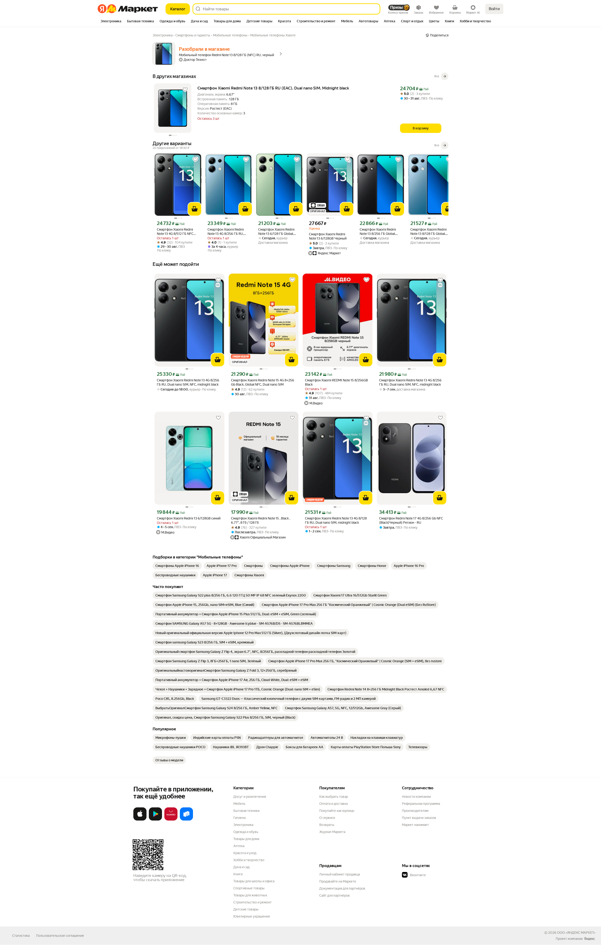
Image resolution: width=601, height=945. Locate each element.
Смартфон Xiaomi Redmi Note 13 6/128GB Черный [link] (328, 236)
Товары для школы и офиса (253, 881)
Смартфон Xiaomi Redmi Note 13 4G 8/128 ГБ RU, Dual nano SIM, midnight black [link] (336, 520)
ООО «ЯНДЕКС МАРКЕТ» (576, 932)
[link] (177, 565)
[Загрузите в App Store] (139, 819)
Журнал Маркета (332, 832)
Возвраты (326, 825)
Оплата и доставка (333, 804)
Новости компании (416, 796)
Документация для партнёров (342, 888)
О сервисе (327, 818)
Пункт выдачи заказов (419, 818)
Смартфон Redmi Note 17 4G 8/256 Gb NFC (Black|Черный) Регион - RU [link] (411, 520)
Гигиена (239, 818)
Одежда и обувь (245, 832)
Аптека (238, 846)
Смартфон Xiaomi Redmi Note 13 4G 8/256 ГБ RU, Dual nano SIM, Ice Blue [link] (226, 232)
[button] (435, 875)
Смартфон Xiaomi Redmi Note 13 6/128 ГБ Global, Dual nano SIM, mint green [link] (277, 232)
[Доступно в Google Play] (155, 819)
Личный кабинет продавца (339, 874)
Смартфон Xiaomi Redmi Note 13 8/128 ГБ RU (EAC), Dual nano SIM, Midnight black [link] (273, 88)
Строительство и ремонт (252, 902)
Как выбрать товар (333, 796)
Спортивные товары (249, 888)
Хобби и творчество (248, 860)
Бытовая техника (246, 811)
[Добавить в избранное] (185, 89)
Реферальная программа (421, 804)
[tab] (111, 21)
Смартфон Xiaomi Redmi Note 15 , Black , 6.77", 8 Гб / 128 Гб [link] (260, 520)
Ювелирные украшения (251, 916)
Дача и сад (241, 867)
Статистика (21, 935)
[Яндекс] (589, 939)
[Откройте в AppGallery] (170, 819)
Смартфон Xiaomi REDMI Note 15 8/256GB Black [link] (336, 382)
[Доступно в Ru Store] (186, 819)
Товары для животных (250, 895)
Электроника (243, 825)
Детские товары (245, 909)
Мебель (239, 804)
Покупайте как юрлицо (336, 811)
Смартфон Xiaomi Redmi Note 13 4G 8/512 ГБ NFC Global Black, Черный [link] (175, 232)
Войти (494, 9)
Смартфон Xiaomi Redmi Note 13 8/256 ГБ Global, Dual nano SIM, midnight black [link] (378, 232)
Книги (238, 874)
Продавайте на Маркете (337, 881)
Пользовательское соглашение (60, 935)
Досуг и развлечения (249, 796)
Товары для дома (246, 839)
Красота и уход (244, 853)
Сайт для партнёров (334, 895)
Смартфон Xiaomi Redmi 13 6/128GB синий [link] (188, 518)
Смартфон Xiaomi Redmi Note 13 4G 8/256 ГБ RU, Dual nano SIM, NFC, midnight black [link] (188, 382)
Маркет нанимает (415, 825)
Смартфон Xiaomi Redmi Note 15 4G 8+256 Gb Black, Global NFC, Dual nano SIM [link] (262, 382)
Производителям (415, 811)
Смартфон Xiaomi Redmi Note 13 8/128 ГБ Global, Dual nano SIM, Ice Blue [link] (428, 232)
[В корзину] (195, 209)
